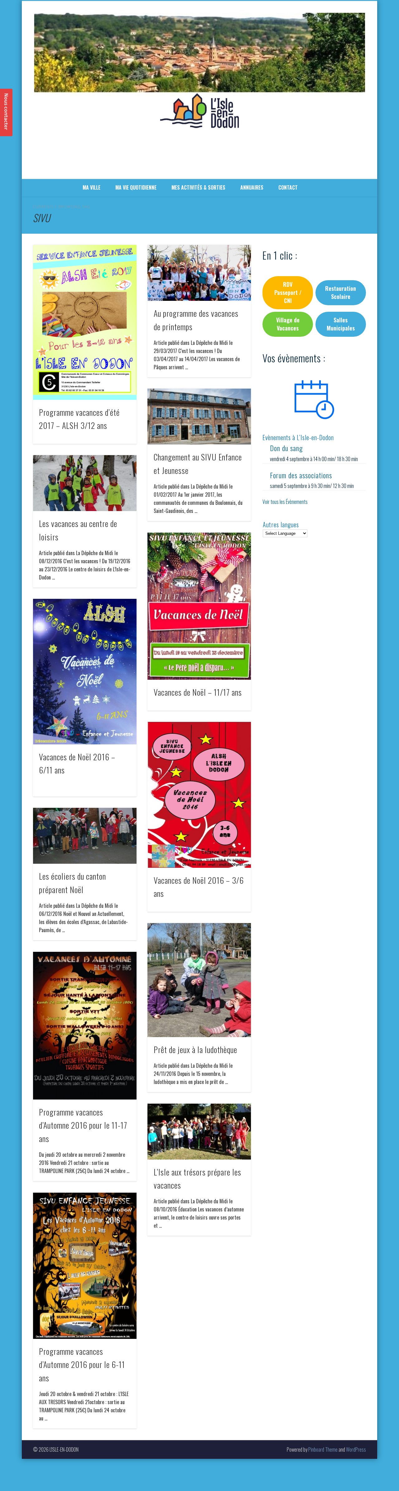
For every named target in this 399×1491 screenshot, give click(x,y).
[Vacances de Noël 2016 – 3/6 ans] (199, 794)
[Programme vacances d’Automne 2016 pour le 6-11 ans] (85, 1266)
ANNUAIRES (251, 187)
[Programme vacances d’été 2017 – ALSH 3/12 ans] (85, 322)
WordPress (356, 1449)
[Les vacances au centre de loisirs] (85, 483)
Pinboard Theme (323, 1449)
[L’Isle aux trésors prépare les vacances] (199, 1132)
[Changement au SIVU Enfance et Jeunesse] (199, 417)
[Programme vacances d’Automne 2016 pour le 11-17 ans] (85, 1026)
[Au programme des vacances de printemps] (199, 273)
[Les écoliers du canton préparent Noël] (85, 836)
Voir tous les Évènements (285, 501)
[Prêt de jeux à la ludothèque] (199, 980)
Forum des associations (301, 475)
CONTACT (288, 187)
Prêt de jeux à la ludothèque (195, 1049)
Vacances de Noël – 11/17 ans (198, 692)
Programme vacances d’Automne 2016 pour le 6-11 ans (82, 1364)
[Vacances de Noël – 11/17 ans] (199, 606)
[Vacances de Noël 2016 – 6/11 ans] (85, 671)
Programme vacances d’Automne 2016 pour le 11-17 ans (83, 1125)
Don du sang (286, 448)
